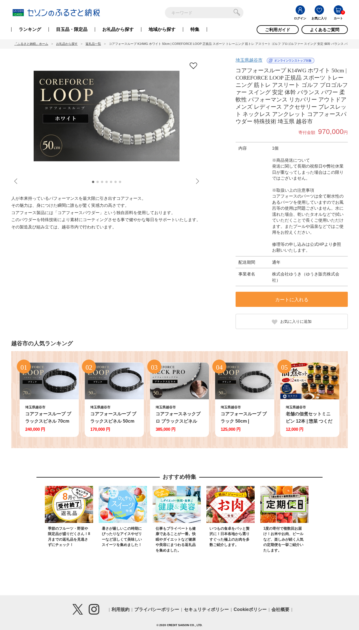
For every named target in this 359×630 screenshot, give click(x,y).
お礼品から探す (118, 29)
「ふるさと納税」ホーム (31, 43)
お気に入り (319, 18)
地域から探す (162, 29)
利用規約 (121, 609)
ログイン (300, 18)
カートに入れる (292, 299)
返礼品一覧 (93, 43)
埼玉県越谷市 (249, 60)
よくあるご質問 (324, 29)
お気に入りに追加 (296, 321)
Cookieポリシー (250, 609)
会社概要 (280, 609)
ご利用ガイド (277, 29)
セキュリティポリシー (206, 609)
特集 (194, 29)
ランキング (30, 29)
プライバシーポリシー (156, 609)
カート (338, 18)
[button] (93, 182)
